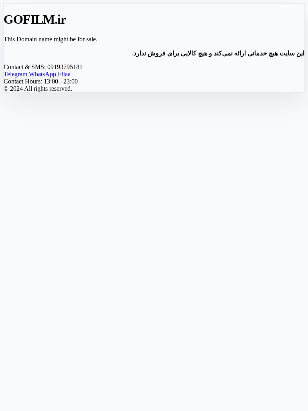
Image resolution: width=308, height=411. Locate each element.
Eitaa (64, 74)
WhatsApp (43, 74)
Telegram (16, 74)
